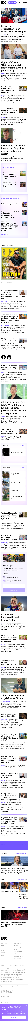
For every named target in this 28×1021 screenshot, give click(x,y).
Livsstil (3, 210)
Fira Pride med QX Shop (9, 185)
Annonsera (17, 943)
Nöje (2, 945)
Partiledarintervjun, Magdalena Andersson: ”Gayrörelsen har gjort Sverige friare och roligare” (10, 226)
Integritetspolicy (19, 956)
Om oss (16, 945)
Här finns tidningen (19, 954)
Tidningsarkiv (18, 951)
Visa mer (22, 445)
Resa (2, 950)
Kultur (3, 202)
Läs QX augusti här (6, 282)
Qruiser (3, 952)
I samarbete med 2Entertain (10, 171)
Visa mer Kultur (21, 907)
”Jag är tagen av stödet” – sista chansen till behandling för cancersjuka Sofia (10, 214)
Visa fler (3, 234)
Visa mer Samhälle (20, 853)
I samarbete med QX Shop (9, 182)
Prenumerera (12, 2)
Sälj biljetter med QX (8, 459)
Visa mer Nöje (22, 879)
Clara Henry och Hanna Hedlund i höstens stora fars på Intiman (10, 175)
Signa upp (14, 1017)
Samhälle (4, 221)
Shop (2, 955)
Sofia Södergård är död (9, 204)
